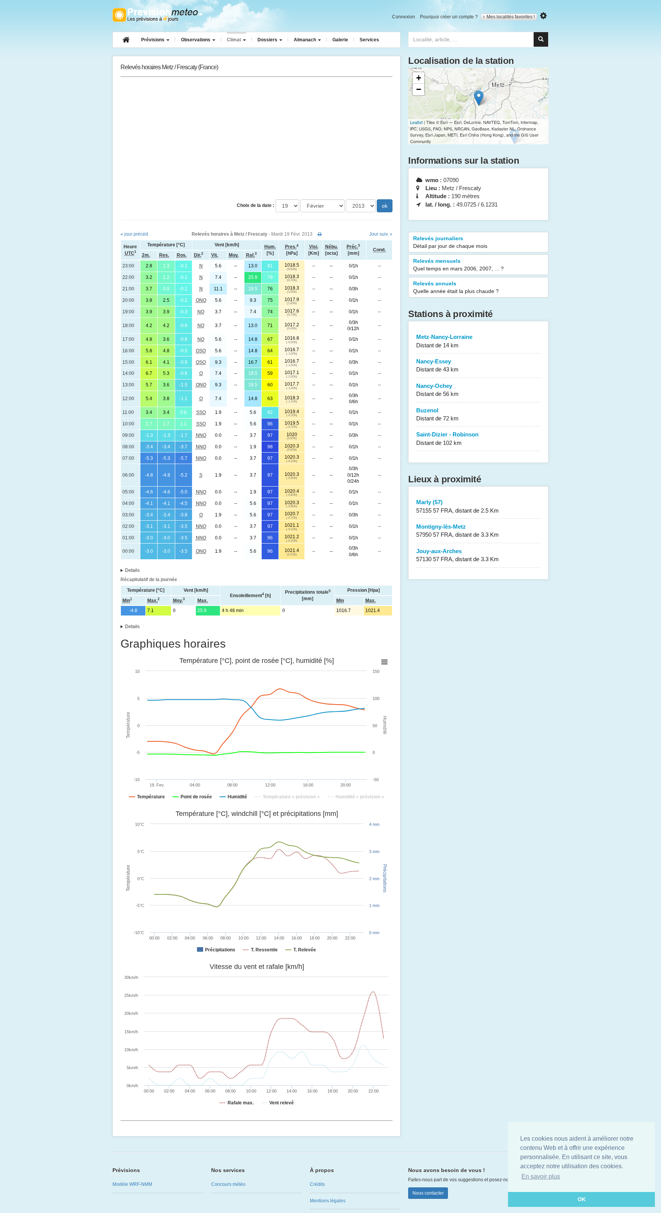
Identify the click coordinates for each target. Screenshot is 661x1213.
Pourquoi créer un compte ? (449, 17)
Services (369, 39)
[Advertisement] (256, 138)
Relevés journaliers (450, 242)
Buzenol (437, 414)
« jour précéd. (134, 234)
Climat (234, 39)
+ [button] (418, 78)
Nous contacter (428, 1193)
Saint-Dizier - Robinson (447, 438)
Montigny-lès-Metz (457, 530)
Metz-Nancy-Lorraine (444, 341)
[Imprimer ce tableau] (319, 234)
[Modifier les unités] (543, 15)
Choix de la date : (255, 205)
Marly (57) (457, 506)
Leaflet (416, 122)
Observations (196, 39)
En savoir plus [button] (540, 1176)
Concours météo (228, 1184)
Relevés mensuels (458, 265)
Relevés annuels (456, 287)
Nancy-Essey (437, 365)
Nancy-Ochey (437, 390)
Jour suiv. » (380, 234)
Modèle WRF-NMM (132, 1184)
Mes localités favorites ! (511, 17)
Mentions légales (327, 1200)
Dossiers (267, 39)
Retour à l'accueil (157, 15)
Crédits (317, 1184)
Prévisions (153, 39)
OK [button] (582, 1199)
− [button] (418, 89)
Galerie (340, 39)
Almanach (305, 39)
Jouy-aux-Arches (457, 555)
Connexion (403, 17)
